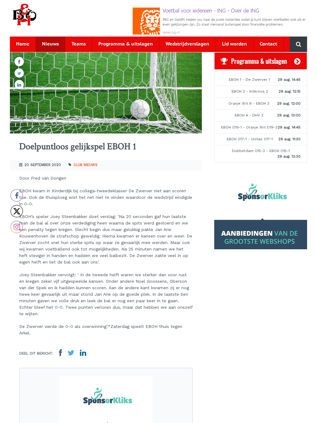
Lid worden (234, 44)
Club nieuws (85, 165)
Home (22, 44)
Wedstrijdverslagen (187, 44)
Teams (79, 44)
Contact (268, 44)
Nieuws (50, 44)
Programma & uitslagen (125, 44)
